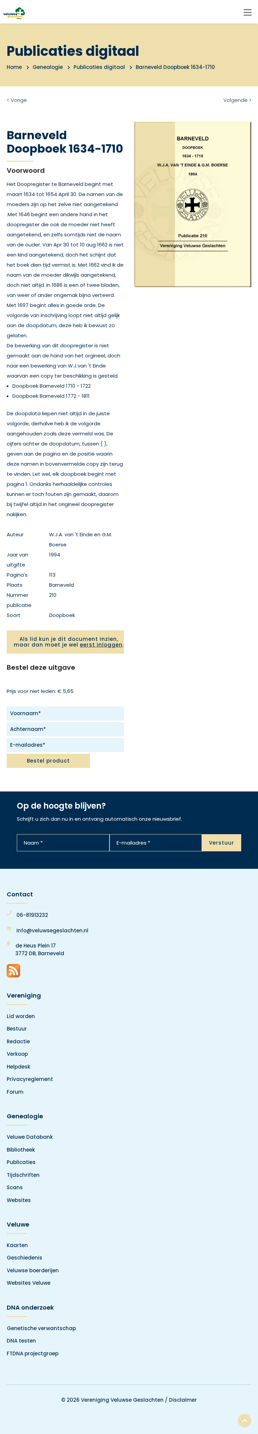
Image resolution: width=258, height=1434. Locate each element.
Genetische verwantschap (41, 1328)
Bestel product (48, 760)
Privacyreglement (30, 1079)
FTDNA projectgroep (32, 1353)
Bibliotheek (21, 1149)
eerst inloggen (101, 644)
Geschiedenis (24, 1257)
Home (14, 67)
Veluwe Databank (30, 1136)
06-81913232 (32, 915)
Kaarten (17, 1245)
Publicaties (21, 1162)
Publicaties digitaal (99, 67)
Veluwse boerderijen (33, 1270)
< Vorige (17, 100)
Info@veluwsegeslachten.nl (52, 930)
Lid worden (21, 1016)
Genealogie (48, 67)
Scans (15, 1187)
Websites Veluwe (28, 1282)
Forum (15, 1091)
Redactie (18, 1041)
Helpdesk (18, 1066)
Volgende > (237, 100)
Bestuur (17, 1028)
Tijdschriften (23, 1174)
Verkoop (17, 1053)
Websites (19, 1200)
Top (244, 1420)
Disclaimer (183, 1399)
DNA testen (21, 1340)
